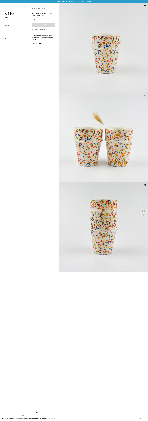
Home (33, 7)
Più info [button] (53, 418)
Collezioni (39, 7)
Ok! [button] (140, 418)
